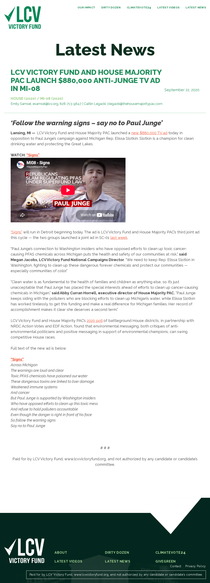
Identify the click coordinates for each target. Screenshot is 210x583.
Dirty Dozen (111, 7)
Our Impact (86, 7)
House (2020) (23, 98)
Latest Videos (168, 7)
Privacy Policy (195, 566)
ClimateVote (139, 7)
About (61, 553)
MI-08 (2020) (51, 98)
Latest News (196, 7)
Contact (175, 566)
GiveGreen (165, 561)
